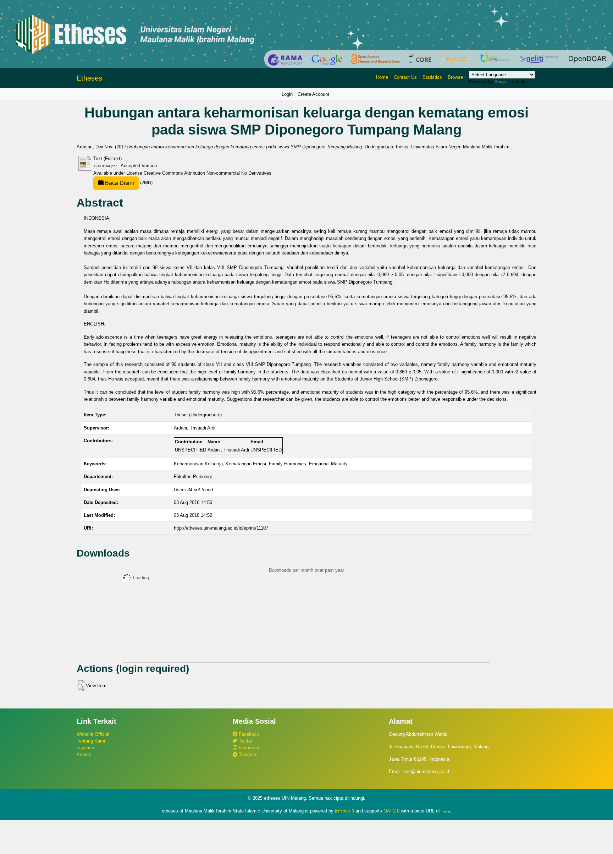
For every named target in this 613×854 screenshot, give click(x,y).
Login (287, 94)
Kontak (84, 754)
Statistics (432, 77)
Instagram (248, 747)
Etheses (89, 78)
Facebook (248, 734)
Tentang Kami (91, 741)
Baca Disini (119, 183)
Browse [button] (455, 77)
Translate (517, 81)
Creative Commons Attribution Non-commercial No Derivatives (207, 173)
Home (382, 77)
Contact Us (405, 77)
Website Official (93, 734)
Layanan (85, 747)
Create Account (313, 94)
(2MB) (128, 182)
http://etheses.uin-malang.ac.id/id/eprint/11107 (221, 528)
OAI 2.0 (391, 811)
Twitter (244, 741)
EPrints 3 (344, 811)
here (445, 811)
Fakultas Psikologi (193, 476)
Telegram (247, 754)
